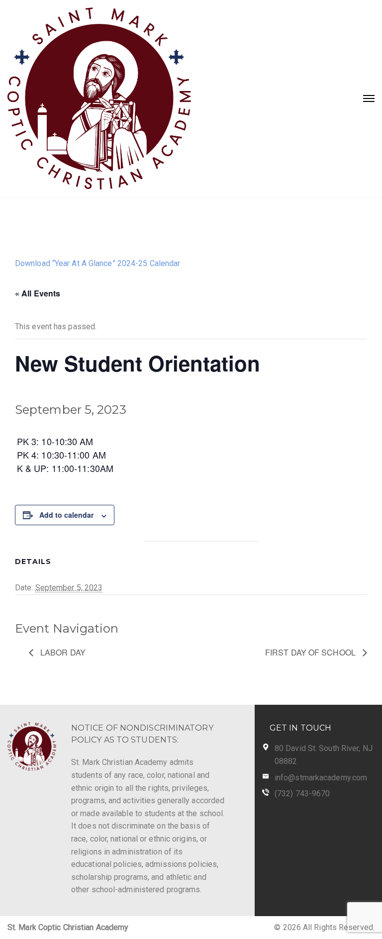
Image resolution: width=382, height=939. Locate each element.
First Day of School (311, 652)
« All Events (37, 293)
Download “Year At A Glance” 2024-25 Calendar (97, 263)
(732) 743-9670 (302, 793)
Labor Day (62, 652)
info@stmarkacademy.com (321, 777)
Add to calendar (66, 515)
